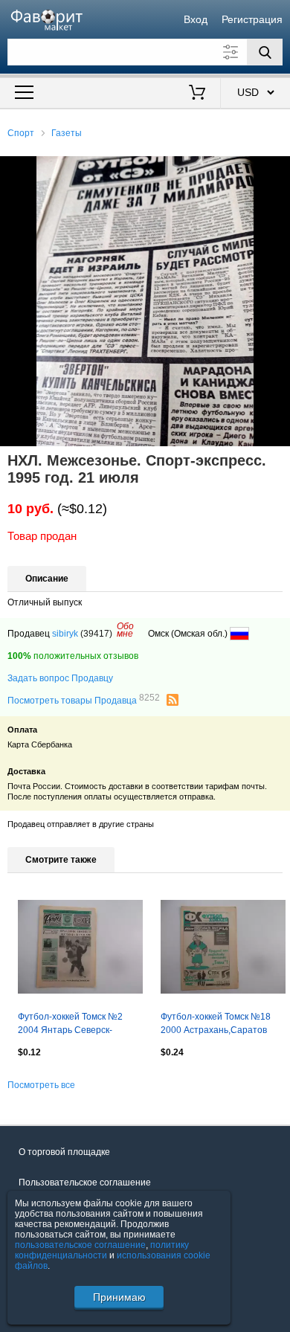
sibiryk (65, 633)
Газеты (66, 133)
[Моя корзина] (197, 93)
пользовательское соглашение (80, 1245)
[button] (277, 169)
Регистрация (252, 19)
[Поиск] (265, 52)
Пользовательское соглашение (85, 1182)
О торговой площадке (64, 1152)
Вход (195, 19)
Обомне (125, 629)
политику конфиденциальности (102, 1250)
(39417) (96, 633)
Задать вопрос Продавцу (60, 678)
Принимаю (119, 1297)
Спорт (20, 133)
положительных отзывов (72, 656)
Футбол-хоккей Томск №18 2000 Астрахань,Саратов (216, 1023)
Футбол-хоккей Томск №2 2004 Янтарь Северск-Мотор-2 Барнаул (70, 1024)
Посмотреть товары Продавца (83, 700)
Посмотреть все (41, 1085)
